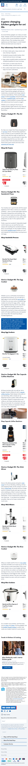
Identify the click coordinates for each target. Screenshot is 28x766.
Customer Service (8, 744)
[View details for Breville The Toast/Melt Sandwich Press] (10, 250)
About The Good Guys (9, 740)
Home (2, 13)
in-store (6, 625)
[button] (13, 663)
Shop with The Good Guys (11, 737)
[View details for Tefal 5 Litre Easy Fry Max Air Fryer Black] (10, 160)
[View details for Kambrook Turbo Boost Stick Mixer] (10, 517)
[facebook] (2, 711)
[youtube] (10, 711)
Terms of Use (3, 755)
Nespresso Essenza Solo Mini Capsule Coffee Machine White (9, 444)
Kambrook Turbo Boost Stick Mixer (9, 527)
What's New (7, 13)
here (21, 1)
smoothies (12, 96)
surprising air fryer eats (7, 144)
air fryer (5, 131)
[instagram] (4, 711)
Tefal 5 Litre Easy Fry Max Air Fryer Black (10, 170)
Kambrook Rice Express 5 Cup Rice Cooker (10, 605)
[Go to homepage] (2, 5)
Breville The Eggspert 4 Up (10, 354)
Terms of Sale (4, 752)
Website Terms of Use (12, 728)
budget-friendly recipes (9, 627)
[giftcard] (18, 761)
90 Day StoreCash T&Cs (18, 698)
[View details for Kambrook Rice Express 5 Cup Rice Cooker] (10, 595)
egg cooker (21, 299)
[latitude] (14, 761)
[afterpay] (9, 761)
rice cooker (23, 563)
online (12, 625)
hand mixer (8, 488)
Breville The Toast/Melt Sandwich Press (9, 260)
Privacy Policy (22, 728)
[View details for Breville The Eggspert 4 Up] (10, 344)
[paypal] (3, 761)
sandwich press (11, 98)
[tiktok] (7, 711)
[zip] (23, 758)
